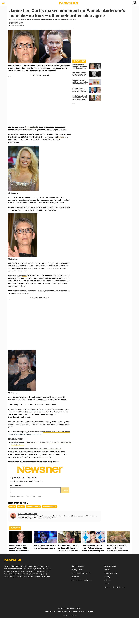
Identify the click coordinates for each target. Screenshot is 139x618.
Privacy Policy (77, 570)
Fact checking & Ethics (80, 573)
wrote (24, 276)
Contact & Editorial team (81, 580)
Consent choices (69, 615)
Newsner (11, 19)
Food (106, 584)
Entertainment (110, 573)
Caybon (90, 612)
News (17, 19)
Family (107, 577)
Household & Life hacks (114, 587)
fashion (61, 137)
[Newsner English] (68, 3)
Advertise (75, 577)
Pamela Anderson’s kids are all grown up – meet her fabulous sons (36, 448)
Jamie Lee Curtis (31, 127)
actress (12, 507)
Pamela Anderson (37, 409)
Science (107, 580)
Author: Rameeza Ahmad (16, 22)
